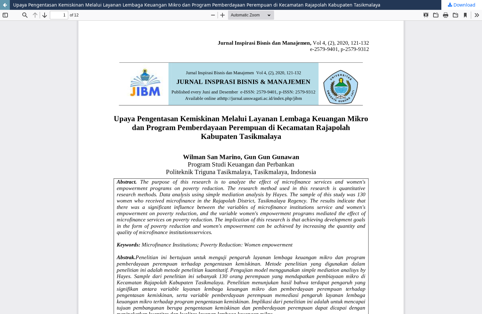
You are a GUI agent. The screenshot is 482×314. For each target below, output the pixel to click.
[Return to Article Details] (5, 5)
